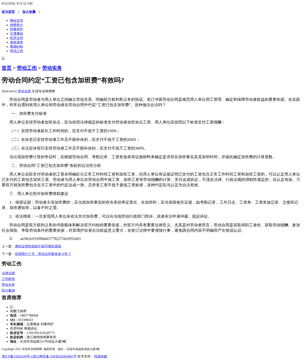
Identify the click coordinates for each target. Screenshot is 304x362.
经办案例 (8, 290)
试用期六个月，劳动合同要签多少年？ (43, 254)
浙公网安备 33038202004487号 (55, 356)
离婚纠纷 (16, 46)
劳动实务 (52, 68)
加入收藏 (29, 11)
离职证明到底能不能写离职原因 (38, 246)
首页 (7, 68)
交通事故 (16, 33)
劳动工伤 (16, 51)
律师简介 (16, 25)
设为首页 (8, 11)
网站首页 (16, 20)
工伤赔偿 (8, 279)
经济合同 (16, 38)
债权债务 (16, 42)
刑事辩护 (16, 29)
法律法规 (8, 273)
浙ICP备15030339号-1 (17, 356)
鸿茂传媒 (100, 356)
